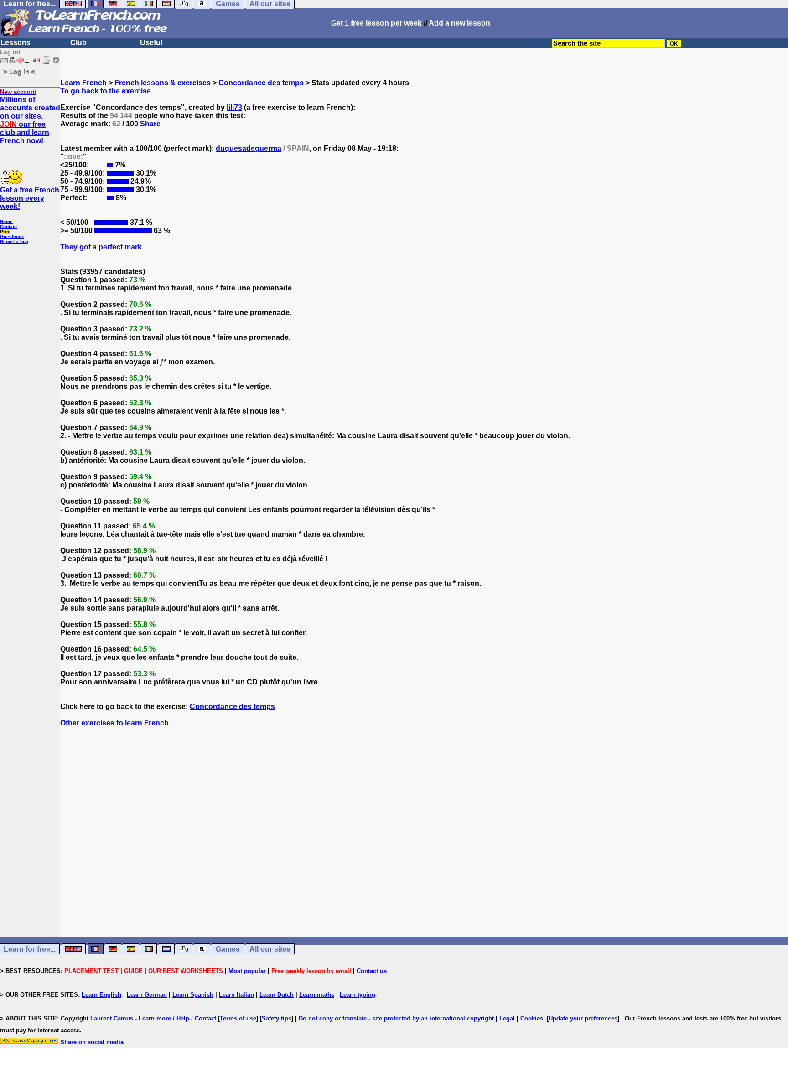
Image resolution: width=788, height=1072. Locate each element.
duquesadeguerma (248, 148)
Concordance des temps (261, 83)
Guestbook (12, 236)
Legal (507, 1018)
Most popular (247, 971)
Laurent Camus (111, 1018)
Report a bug (14, 241)
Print (5, 231)
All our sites (269, 949)
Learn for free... (30, 949)
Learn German (147, 994)
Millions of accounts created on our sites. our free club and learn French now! (30, 120)
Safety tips (276, 1018)
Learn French (83, 83)
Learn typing (357, 994)
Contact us (372, 971)
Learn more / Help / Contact (177, 1018)
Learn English (101, 994)
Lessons (15, 43)
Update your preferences (583, 1018)
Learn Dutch (276, 994)
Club (78, 43)
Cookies (531, 1018)
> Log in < (19, 71)
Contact (8, 226)
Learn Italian (236, 994)
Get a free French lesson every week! (29, 198)
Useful (151, 43)
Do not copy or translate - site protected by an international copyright (396, 1018)
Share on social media (92, 1042)
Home (6, 221)
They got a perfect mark (101, 247)
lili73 (234, 107)
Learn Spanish (192, 994)
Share (150, 124)
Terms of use (238, 1018)
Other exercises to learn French (114, 723)
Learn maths (316, 994)
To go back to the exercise (105, 91)
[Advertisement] (424, 848)
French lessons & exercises (162, 83)
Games (228, 949)
